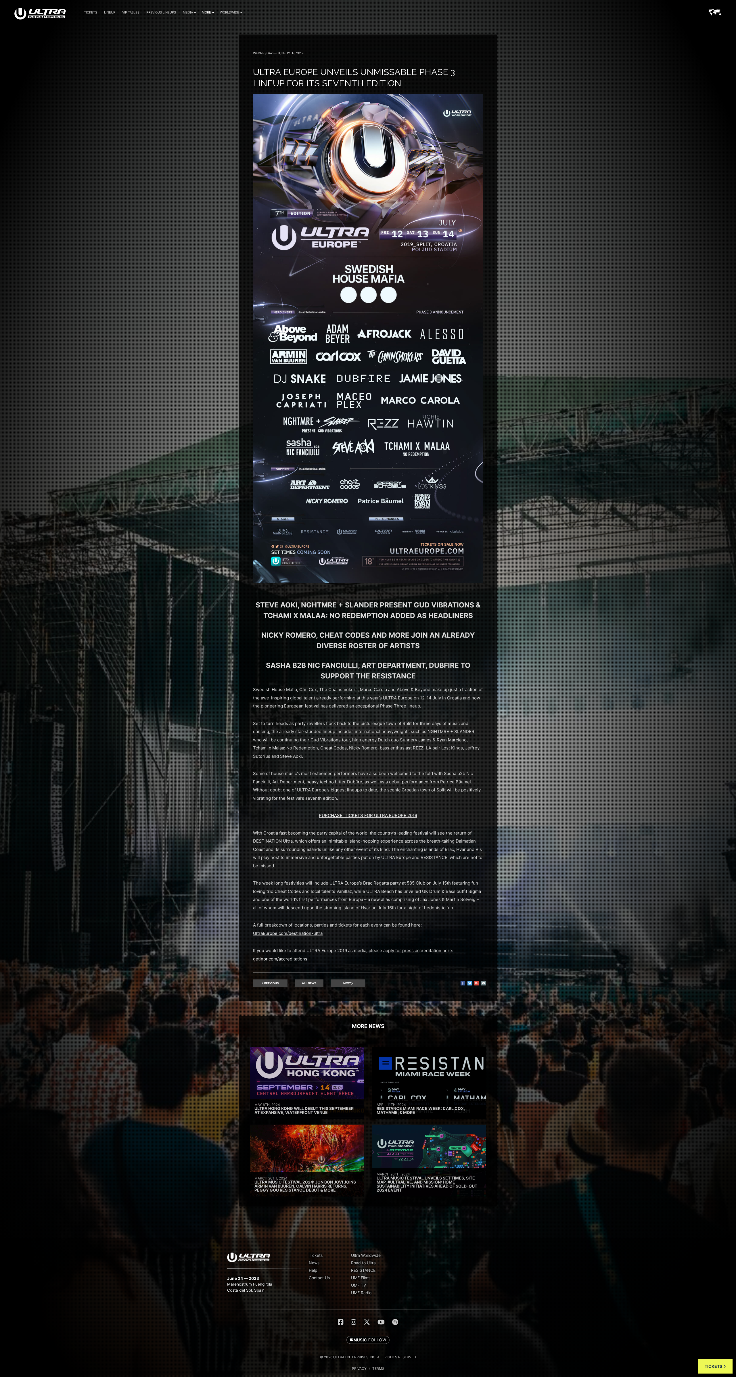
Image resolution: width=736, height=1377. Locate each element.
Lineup (109, 12)
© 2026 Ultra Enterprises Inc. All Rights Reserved (368, 1357)
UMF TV (358, 1285)
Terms (378, 1368)
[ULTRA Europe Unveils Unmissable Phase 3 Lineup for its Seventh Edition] (368, 581)
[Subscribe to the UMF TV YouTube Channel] (381, 1322)
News (314, 1262)
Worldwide (229, 12)
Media (188, 12)
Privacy (359, 1368)
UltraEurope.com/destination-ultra (288, 933)
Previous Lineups (161, 12)
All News (309, 983)
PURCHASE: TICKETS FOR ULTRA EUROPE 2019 (368, 815)
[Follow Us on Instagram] (353, 1322)
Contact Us (319, 1277)
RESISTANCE (363, 1270)
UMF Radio (361, 1292)
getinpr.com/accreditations (280, 959)
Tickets (90, 12)
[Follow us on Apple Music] (368, 1340)
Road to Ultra (363, 1262)
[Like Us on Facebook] (340, 1322)
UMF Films (360, 1277)
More (206, 12)
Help (313, 1270)
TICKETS (714, 1366)
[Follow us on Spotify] (395, 1322)
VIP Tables (130, 12)
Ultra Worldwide (366, 1255)
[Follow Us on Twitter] (367, 1322)
